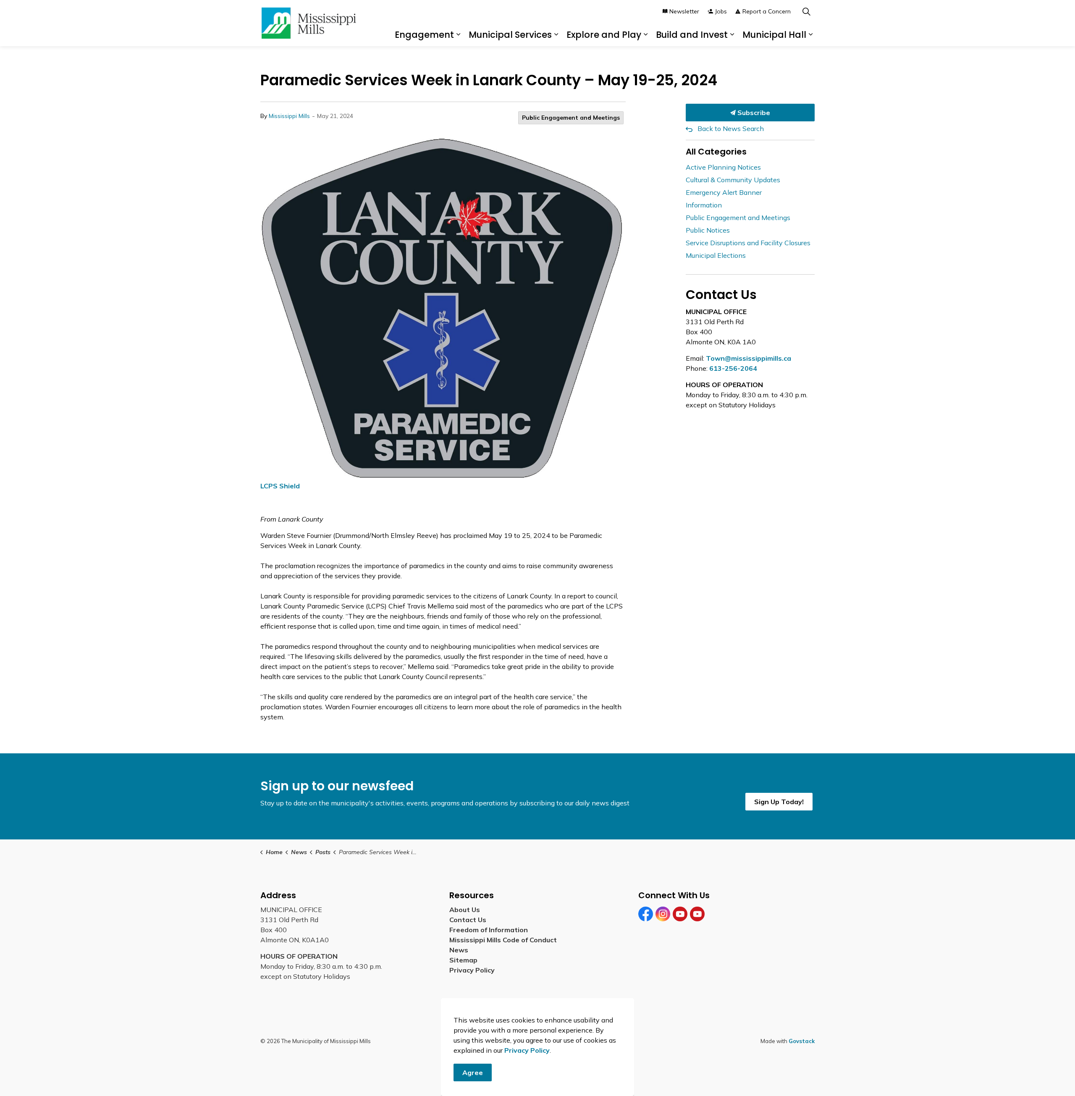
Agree (472, 1072)
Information (704, 205)
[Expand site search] (806, 11)
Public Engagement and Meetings (571, 117)
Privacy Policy (472, 970)
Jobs (721, 11)
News (458, 950)
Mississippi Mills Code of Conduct (503, 940)
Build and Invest (692, 35)
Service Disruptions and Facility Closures (748, 243)
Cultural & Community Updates (733, 180)
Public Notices (708, 230)
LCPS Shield (280, 486)
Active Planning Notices (723, 167)
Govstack (802, 1041)
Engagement (424, 35)
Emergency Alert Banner (724, 192)
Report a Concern (766, 11)
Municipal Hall (774, 35)
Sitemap (465, 960)
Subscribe (753, 112)
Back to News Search (730, 128)
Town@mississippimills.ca (748, 358)
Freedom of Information (488, 930)
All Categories (716, 151)
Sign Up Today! (779, 801)
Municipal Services (510, 35)
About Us (464, 909)
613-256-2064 (733, 368)
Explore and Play (603, 35)
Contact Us (467, 919)
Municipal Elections (716, 255)
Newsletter (684, 11)
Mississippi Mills (289, 116)
